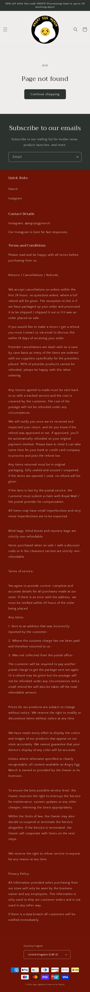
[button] (5, 29)
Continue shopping (45, 94)
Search (13, 189)
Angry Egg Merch (40, 984)
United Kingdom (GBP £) (43, 954)
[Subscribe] (76, 157)
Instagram (15, 198)
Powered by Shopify (56, 984)
